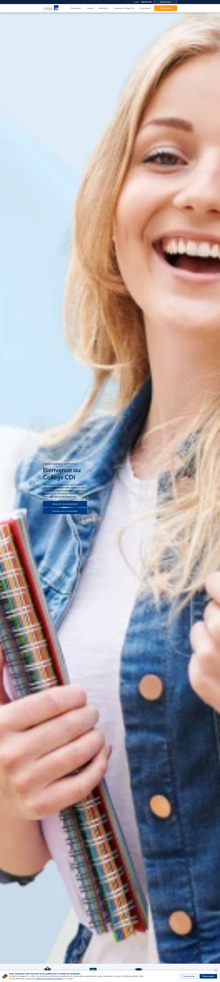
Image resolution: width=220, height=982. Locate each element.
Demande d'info (165, 8)
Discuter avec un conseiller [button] (65, 511)
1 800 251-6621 (146, 2)
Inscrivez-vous (165, 2)
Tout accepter (208, 976)
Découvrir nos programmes (65, 504)
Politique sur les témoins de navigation (49, 978)
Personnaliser (189, 976)
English (136, 2)
